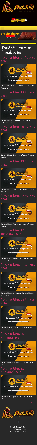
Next (33, 403)
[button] (2, 28)
